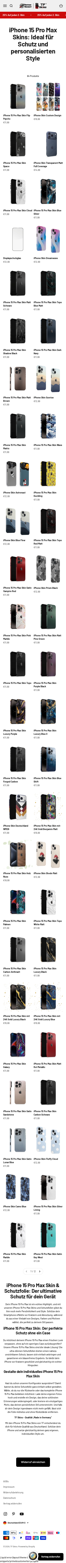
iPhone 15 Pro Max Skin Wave (48, 445)
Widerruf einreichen (33, 1462)
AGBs (6, 1481)
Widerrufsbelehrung (13, 1492)
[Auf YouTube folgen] (22, 1514)
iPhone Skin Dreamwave (46, 258)
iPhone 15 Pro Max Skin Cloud (17, 210)
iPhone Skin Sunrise (44, 397)
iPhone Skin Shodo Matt (45, 873)
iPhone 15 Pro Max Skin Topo (17, 683)
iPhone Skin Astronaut (14, 492)
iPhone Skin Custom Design (47, 115)
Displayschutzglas (12, 258)
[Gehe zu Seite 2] (39, 1271)
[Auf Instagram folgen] (5, 1514)
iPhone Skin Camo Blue (14, 1206)
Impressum (9, 1486)
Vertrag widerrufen (12, 1503)
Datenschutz (9, 1498)
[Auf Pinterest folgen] (13, 1514)
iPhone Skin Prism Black (46, 588)
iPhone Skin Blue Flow (14, 540)
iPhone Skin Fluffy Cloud (46, 1159)
